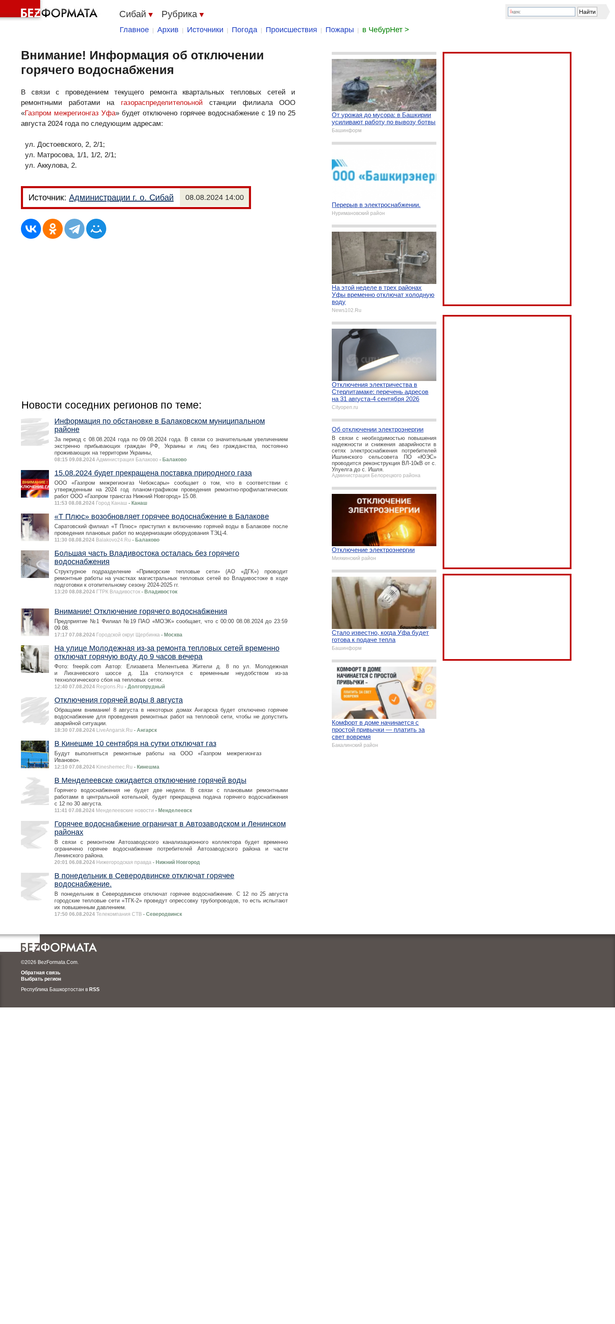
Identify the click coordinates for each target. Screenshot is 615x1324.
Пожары (339, 30)
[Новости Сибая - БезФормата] (50, 10)
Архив (168, 30)
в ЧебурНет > (385, 30)
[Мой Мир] (96, 229)
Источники (205, 30)
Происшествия (291, 30)
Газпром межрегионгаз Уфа (70, 113)
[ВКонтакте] (31, 229)
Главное (134, 30)
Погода (244, 30)
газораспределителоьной (162, 103)
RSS (94, 989)
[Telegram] (74, 229)
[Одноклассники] (53, 229)
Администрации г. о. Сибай (121, 197)
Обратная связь (40, 973)
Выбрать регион (41, 979)
